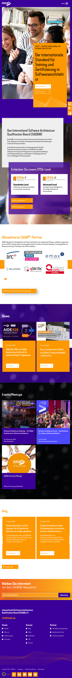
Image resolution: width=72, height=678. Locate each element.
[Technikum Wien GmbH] (33, 255)
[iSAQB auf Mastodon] (24, 674)
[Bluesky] (35, 674)
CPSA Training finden (18, 207)
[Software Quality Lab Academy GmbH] (55, 269)
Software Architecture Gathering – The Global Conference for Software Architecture (18, 432)
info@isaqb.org (8, 617)
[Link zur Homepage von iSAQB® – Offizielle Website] (6, 3)
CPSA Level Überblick (18, 200)
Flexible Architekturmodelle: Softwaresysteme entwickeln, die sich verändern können (52, 528)
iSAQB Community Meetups (13, 476)
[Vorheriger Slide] (70, 264)
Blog (29, 628)
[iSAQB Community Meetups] (19, 464)
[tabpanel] (11, 262)
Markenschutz (41, 669)
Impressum (20, 669)
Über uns (6, 632)
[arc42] (11, 255)
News (29, 632)
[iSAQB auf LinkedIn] (19, 674)
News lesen (10, 366)
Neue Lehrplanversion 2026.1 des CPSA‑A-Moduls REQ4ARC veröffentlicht (52, 352)
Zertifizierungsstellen (58, 636)
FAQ (29, 639)
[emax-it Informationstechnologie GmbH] (55, 255)
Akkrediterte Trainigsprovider (60, 628)
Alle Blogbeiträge (8, 567)
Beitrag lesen (11, 553)
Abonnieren (64, 595)
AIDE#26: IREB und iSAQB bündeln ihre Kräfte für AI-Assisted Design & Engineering (18, 352)
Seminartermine (40, 86)
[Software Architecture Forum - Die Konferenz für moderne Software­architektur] (53, 419)
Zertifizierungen (40, 92)
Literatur (30, 643)
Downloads (31, 636)
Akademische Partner (58, 632)
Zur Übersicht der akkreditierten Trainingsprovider (17, 291)
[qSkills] (33, 269)
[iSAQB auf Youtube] (30, 674)
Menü (63, 3)
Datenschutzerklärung (30, 669)
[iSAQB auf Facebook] (14, 674)
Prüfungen (7, 639)
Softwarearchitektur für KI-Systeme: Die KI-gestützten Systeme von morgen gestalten (18, 528)
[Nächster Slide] (2, 264)
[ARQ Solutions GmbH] (11, 269)
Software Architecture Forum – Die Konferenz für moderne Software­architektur (53, 432)
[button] (4, 674)
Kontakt (6, 628)
